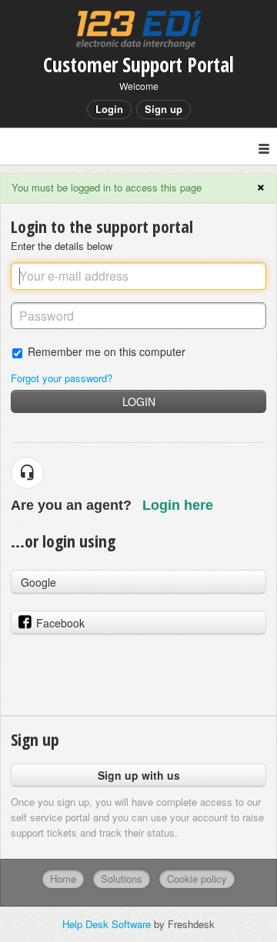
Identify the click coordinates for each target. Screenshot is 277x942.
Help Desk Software (108, 924)
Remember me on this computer (106, 351)
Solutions (121, 878)
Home (63, 878)
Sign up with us (139, 775)
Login (138, 401)
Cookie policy (197, 878)
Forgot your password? (61, 378)
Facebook (60, 623)
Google (38, 582)
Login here (177, 505)
